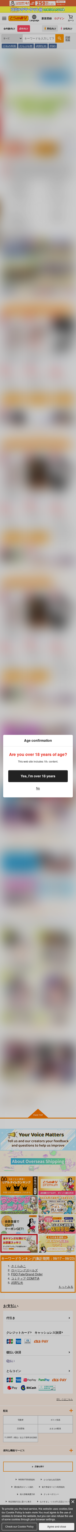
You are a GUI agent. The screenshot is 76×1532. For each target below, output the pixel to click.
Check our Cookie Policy (19, 1526)
